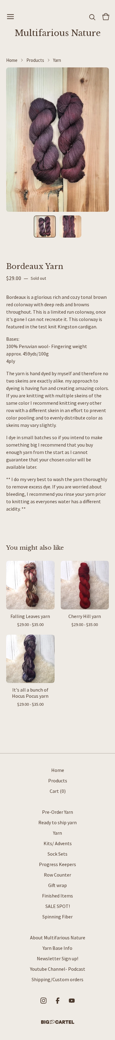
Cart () (58, 791)
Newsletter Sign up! (57, 958)
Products (35, 60)
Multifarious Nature (58, 33)
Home (11, 60)
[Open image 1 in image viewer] (57, 139)
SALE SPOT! (57, 906)
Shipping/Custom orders (57, 979)
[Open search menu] (92, 16)
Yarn (57, 60)
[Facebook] (57, 1000)
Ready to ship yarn (57, 822)
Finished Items (57, 896)
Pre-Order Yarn (57, 812)
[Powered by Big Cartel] (57, 1022)
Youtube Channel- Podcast (57, 969)
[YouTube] (71, 1000)
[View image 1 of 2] (45, 226)
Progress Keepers (57, 864)
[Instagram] (43, 1000)
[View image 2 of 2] (70, 226)
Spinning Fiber (57, 917)
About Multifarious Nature (57, 937)
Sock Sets (57, 854)
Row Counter (57, 875)
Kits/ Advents (58, 843)
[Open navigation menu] (10, 16)
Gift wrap (57, 885)
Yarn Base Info (57, 948)
